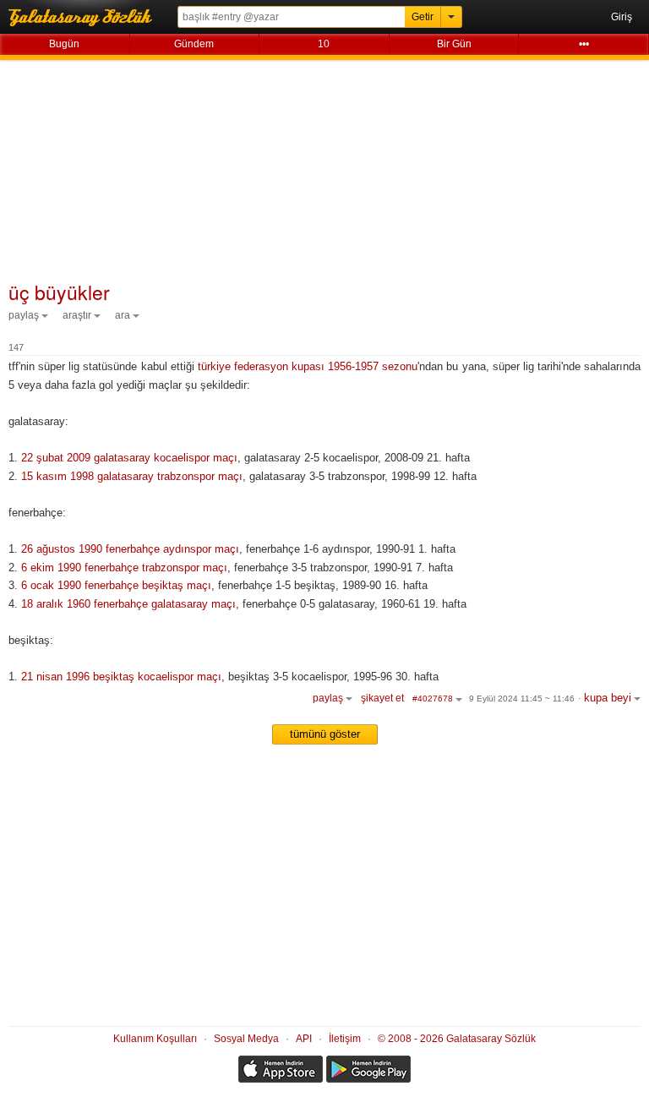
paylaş (23, 315)
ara (122, 315)
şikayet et (382, 698)
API (304, 1039)
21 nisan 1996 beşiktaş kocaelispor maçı (121, 676)
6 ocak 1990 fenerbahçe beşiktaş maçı (116, 585)
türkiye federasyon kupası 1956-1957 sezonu (308, 366)
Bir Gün (454, 44)
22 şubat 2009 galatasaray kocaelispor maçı (129, 457)
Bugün (64, 44)
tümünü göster (325, 734)
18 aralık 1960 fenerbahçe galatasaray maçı (128, 604)
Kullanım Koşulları (155, 1039)
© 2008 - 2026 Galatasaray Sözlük (457, 1039)
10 (324, 44)
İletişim (345, 1039)
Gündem (194, 44)
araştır (77, 315)
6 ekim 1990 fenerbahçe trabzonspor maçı (124, 567)
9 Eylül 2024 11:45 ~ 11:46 (522, 698)
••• (584, 44)
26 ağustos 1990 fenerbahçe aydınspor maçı (130, 549)
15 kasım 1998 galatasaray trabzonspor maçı (132, 476)
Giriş (621, 17)
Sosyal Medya (246, 1039)
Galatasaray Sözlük (92, 17)
